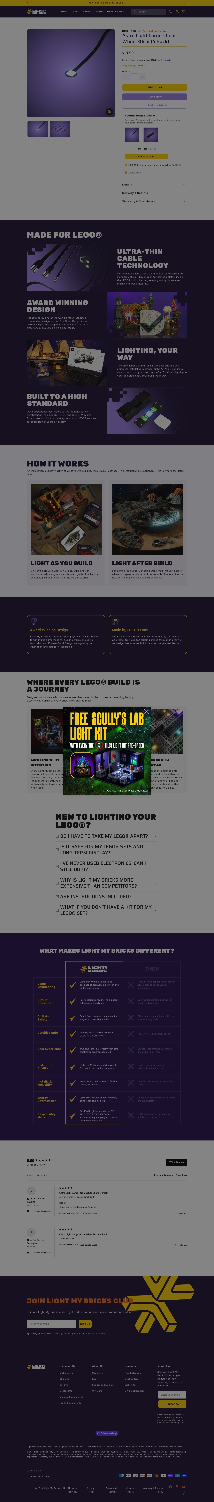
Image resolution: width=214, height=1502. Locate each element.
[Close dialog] (146, 711)
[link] (107, 751)
